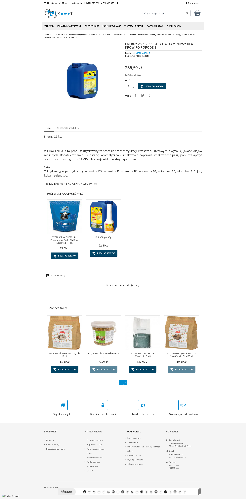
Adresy (130, 451)
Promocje (50, 440)
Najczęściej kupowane (55, 449)
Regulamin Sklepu (94, 444)
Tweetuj (142, 95)
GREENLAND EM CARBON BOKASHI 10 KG (142, 354)
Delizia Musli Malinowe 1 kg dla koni (64, 354)
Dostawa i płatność (94, 440)
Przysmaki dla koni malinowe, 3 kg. (103, 354)
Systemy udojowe (133, 26)
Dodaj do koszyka (152, 86)
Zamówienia (132, 442)
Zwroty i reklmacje (94, 457)
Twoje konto (133, 431)
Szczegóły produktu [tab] (68, 128)
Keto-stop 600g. (103, 237)
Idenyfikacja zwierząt (69, 26)
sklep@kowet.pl (176, 454)
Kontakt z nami (93, 462)
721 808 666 (108, 3)
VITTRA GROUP (143, 53)
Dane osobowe (134, 438)
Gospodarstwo (155, 26)
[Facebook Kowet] (117, 3)
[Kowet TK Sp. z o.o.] (69, 13)
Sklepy (89, 470)
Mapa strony (92, 466)
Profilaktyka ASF (111, 26)
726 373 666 (93, 3)
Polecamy (49, 26)
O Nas (89, 453)
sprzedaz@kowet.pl (177, 457)
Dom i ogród (174, 26)
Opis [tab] (49, 128)
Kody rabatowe (134, 455)
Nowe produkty (53, 444)
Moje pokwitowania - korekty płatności (143, 446)
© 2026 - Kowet (51, 487)
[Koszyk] (197, 13)
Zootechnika (92, 26)
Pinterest (150, 95)
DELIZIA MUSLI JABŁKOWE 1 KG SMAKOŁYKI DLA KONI (181, 354)
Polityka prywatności (95, 449)
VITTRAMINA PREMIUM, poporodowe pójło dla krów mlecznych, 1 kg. (64, 240)
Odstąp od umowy (135, 464)
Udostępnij (135, 95)
